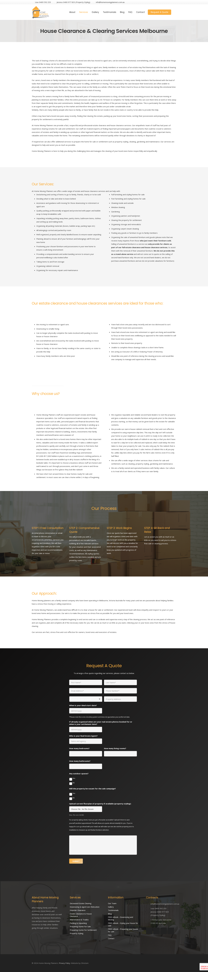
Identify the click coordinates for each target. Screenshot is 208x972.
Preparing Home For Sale (80, 926)
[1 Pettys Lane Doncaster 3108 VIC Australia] (148, 921)
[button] (174, 12)
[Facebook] (161, 2)
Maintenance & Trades (79, 919)
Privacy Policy (64, 963)
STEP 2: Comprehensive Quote (84, 530)
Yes (74, 778)
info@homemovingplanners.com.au (165, 904)
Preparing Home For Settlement (83, 930)
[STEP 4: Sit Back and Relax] (147, 522)
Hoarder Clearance (77, 910)
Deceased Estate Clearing (80, 903)
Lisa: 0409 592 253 (158, 908)
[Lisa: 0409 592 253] (148, 908)
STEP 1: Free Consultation (48, 528)
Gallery (111, 907)
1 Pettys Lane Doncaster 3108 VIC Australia (161, 921)
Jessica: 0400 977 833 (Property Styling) (160, 913)
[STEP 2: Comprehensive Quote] (72, 522)
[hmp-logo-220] (41, 12)
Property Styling (76, 933)
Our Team (112, 903)
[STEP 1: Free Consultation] (35, 522)
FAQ (109, 935)
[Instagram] (165, 2)
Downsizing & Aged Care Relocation (84, 907)
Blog (110, 914)
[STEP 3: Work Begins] (110, 522)
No (74, 783)
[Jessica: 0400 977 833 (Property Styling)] (148, 913)
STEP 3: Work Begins (119, 528)
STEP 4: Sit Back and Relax (157, 530)
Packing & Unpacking (78, 923)
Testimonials (113, 910)
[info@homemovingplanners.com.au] (148, 904)
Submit (76, 861)
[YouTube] (174, 2)
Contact (111, 938)
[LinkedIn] (170, 2)
